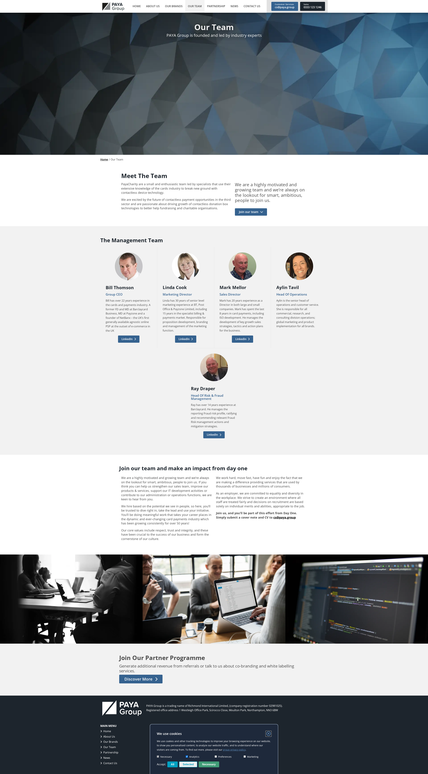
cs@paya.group (284, 517)
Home (104, 159)
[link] (113, 6)
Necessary (166, 756)
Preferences (225, 756)
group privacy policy (234, 749)
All (172, 764)
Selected (188, 764)
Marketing (252, 756)
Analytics (194, 756)
